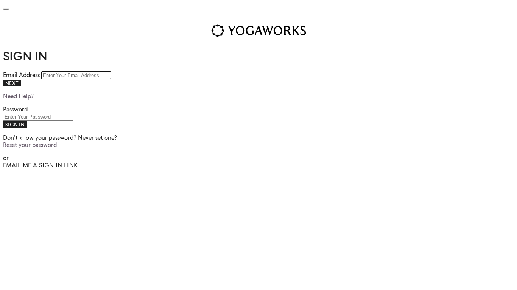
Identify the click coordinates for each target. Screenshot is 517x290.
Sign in (15, 125)
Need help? (18, 96)
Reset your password (30, 144)
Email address (22, 75)
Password (15, 109)
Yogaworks (258, 30)
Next (12, 83)
